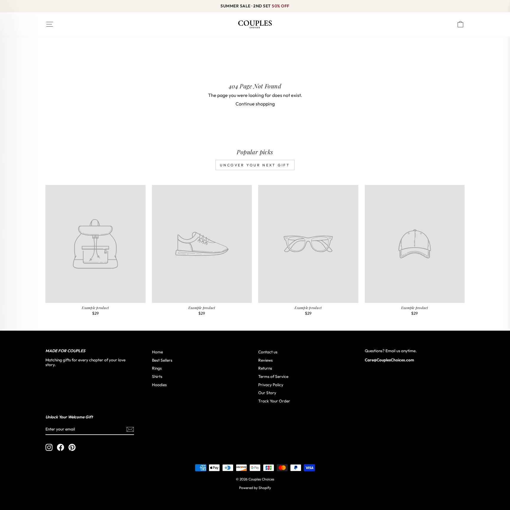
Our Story (267, 392)
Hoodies (159, 384)
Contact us (267, 352)
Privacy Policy (270, 384)
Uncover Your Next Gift (255, 165)
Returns (265, 368)
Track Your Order (274, 401)
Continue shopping (255, 104)
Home (157, 352)
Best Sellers (162, 360)
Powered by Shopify (255, 487)
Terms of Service (273, 376)
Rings (157, 368)
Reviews (265, 360)
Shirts (157, 376)
